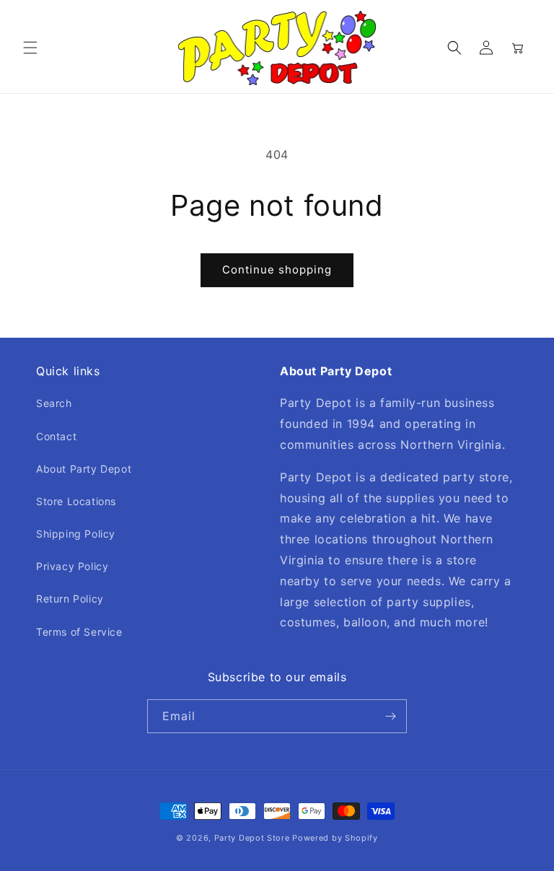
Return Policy (70, 598)
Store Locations (76, 501)
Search (54, 403)
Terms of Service (79, 632)
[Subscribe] (390, 716)
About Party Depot (83, 469)
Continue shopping (277, 269)
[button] (30, 48)
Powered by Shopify (335, 838)
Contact (56, 436)
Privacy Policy (72, 566)
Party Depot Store (252, 838)
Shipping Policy (75, 534)
